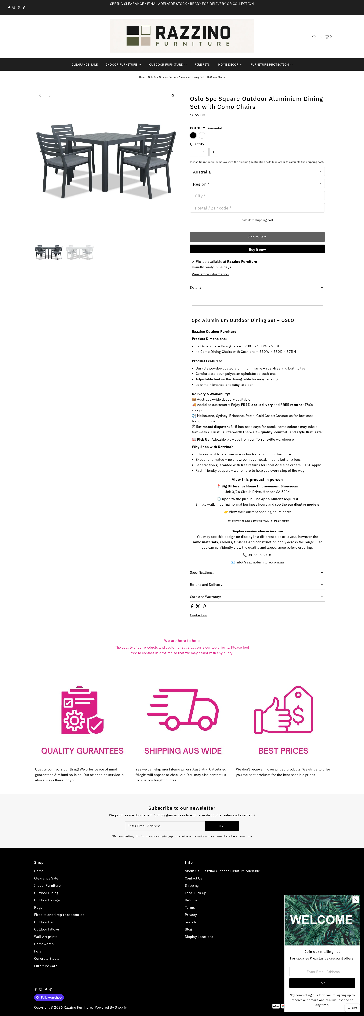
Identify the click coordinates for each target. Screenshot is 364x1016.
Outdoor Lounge (47, 900)
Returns (191, 900)
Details (195, 287)
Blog (188, 929)
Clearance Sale (85, 64)
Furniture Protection (270, 64)
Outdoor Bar (44, 922)
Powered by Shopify (111, 1007)
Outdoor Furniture (166, 64)
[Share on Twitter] (198, 607)
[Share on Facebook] (192, 607)
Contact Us (193, 878)
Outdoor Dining (46, 893)
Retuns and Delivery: (206, 584)
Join (221, 826)
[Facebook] (9, 7)
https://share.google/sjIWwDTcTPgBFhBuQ (258, 520)
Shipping (192, 885)
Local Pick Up (195, 893)
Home (142, 77)
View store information (210, 274)
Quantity (197, 144)
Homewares (44, 944)
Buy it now (257, 249)
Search (190, 922)
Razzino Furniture (78, 1007)
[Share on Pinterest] (204, 607)
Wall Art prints (45, 936)
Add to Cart (257, 237)
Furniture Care (45, 966)
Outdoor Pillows (47, 929)
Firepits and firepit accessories (59, 914)
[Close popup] (355, 899)
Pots (37, 951)
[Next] (49, 95)
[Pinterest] (19, 7)
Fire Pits (202, 64)
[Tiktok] (24, 7)
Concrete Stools (47, 958)
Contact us (198, 615)
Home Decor (228, 64)
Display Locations (199, 936)
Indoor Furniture (122, 64)
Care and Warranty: (205, 597)
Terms (190, 907)
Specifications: (202, 572)
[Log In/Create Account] (320, 36)
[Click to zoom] (173, 95)
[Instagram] (14, 7)
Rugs (38, 907)
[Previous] (40, 95)
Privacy (191, 914)
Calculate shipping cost (257, 220)
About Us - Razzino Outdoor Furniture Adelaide (222, 871)
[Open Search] (314, 36)
